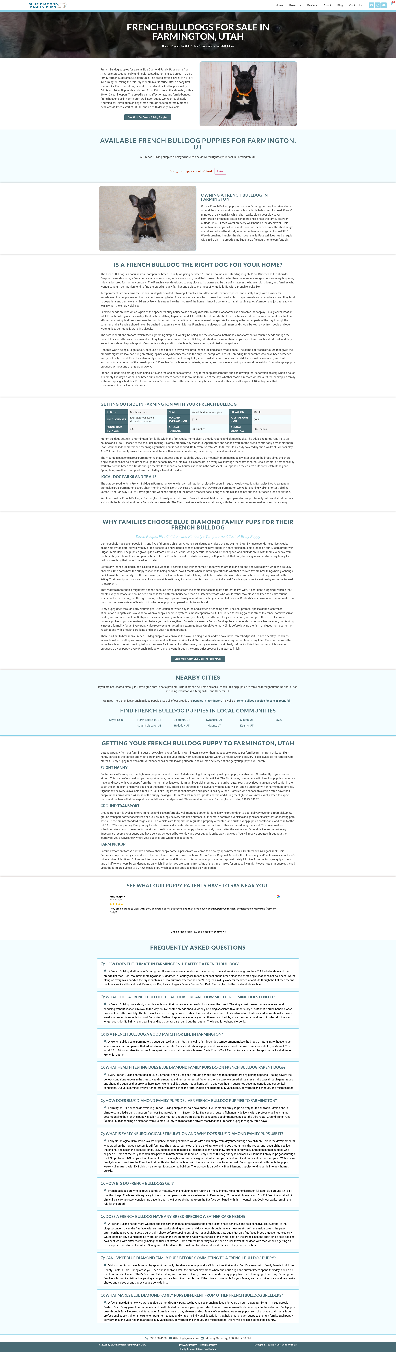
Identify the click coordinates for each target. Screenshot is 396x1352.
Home (279, 5)
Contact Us (356, 5)
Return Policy (208, 1344)
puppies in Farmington (207, 700)
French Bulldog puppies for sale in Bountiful (263, 700)
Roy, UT (279, 719)
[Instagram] (378, 5)
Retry (220, 171)
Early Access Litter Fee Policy (198, 1349)
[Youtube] (384, 5)
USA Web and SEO (286, 1344)
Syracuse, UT (214, 719)
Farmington (206, 46)
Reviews (312, 5)
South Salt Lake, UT (149, 725)
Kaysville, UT (117, 719)
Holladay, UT (181, 725)
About (327, 5)
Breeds (293, 5)
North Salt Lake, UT (149, 719)
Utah (195, 46)
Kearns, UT (247, 725)
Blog (340, 5)
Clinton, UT (247, 719)
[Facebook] (371, 5)
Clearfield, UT (182, 719)
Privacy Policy (188, 1344)
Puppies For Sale (180, 46)
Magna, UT (214, 725)
